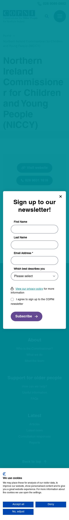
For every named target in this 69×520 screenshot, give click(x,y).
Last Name (20, 237)
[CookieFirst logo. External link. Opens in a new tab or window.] (4, 474)
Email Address (23, 253)
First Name (20, 222)
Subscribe (23, 316)
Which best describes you (29, 269)
